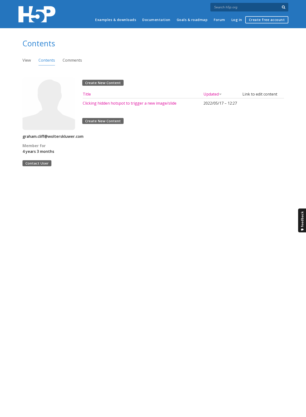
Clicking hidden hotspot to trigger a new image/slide (129, 103)
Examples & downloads (115, 19)
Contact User (37, 163)
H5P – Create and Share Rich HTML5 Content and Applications (37, 14)
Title (87, 94)
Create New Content (103, 82)
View (26, 60)
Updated (211, 94)
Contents (46, 60)
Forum (219, 19)
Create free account (267, 19)
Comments (72, 60)
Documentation (156, 19)
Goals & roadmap (192, 19)
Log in (236, 19)
